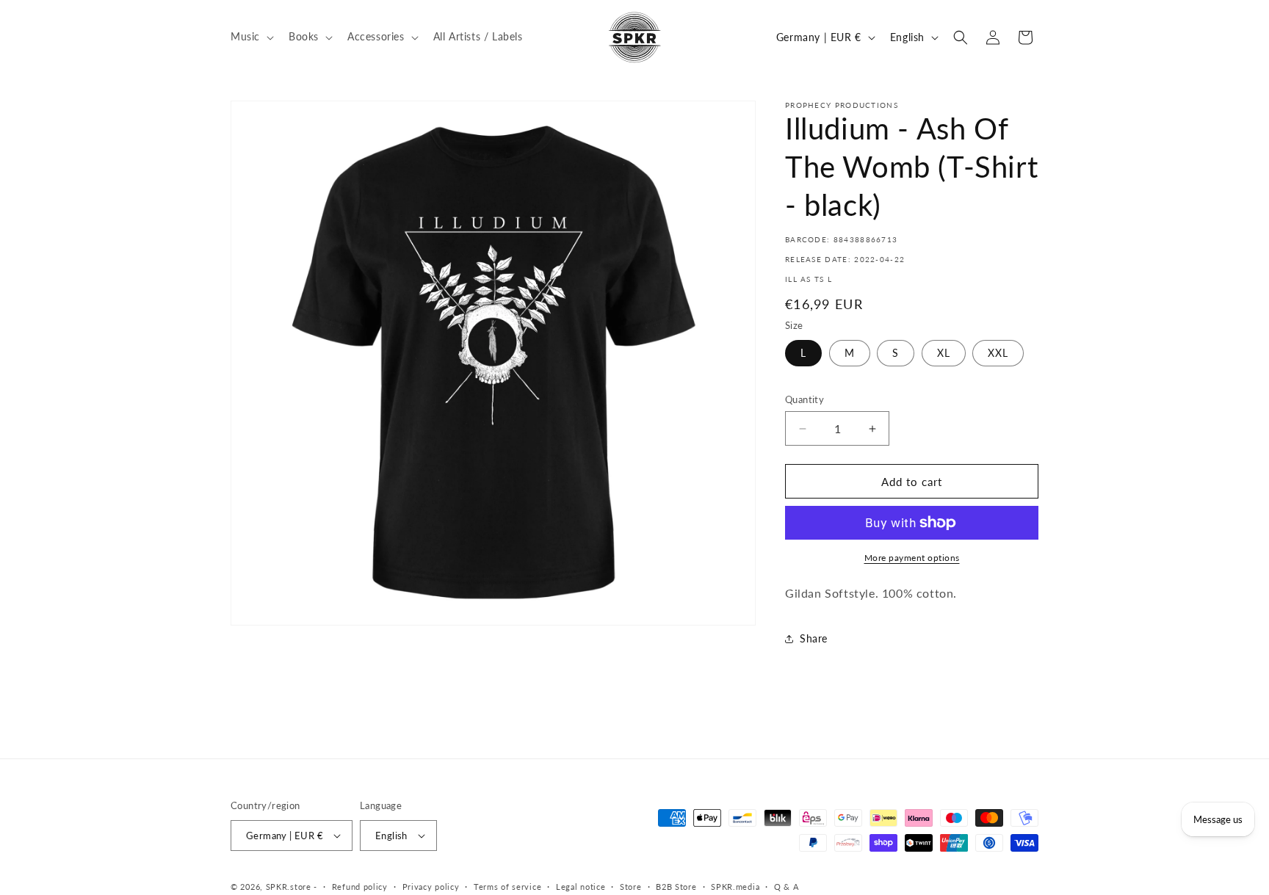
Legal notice (580, 886)
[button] (251, 36)
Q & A (786, 886)
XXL (998, 353)
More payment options (912, 557)
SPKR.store (288, 886)
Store (631, 886)
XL (943, 353)
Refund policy (360, 886)
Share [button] (814, 638)
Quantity (804, 399)
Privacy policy (431, 886)
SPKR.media (735, 886)
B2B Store (676, 886)
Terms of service (507, 886)
